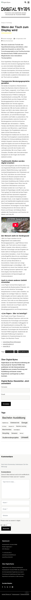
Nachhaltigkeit (17, 429)
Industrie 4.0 (11, 426)
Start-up (21, 433)
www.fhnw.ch (6, 594)
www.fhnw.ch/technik (7, 557)
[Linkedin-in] (7, 587)
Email (3, 394)
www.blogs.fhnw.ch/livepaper (12, 342)
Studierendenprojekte (10, 438)
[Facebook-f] (2, 587)
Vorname (4, 387)
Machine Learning (21, 426)
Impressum (15, 594)
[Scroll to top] (27, 593)
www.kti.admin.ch (8, 344)
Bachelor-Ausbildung (13, 417)
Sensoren (14, 433)
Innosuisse (9, 352)
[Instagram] (10, 587)
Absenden (6, 528)
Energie (24, 423)
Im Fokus (4, 426)
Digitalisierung (5, 422)
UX (16, 352)
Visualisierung (23, 352)
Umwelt (24, 437)
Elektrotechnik (15, 422)
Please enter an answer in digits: (10, 520)
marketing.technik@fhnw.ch (9, 554)
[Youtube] (12, 587)
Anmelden (6, 404)
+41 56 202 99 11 (7, 552)
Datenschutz (25, 594)
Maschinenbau (6, 429)
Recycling (5, 433)
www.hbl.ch (6, 346)
